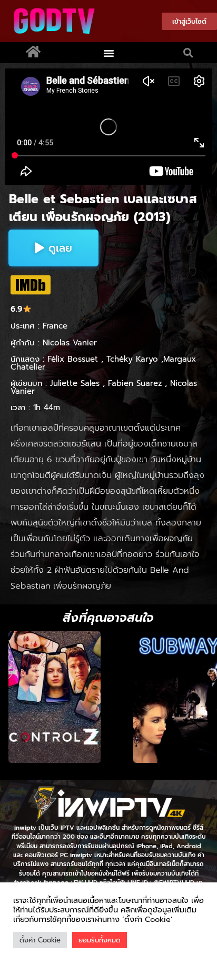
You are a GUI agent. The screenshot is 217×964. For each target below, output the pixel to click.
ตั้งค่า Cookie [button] (40, 940)
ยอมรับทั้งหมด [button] (99, 940)
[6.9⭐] (31, 285)
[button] (109, 52)
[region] (108, 697)
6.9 (17, 309)
